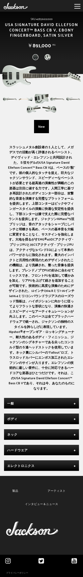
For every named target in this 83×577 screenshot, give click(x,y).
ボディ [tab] (12, 419)
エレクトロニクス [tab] (21, 465)
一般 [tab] (10, 403)
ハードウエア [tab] (17, 450)
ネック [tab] (12, 434)
